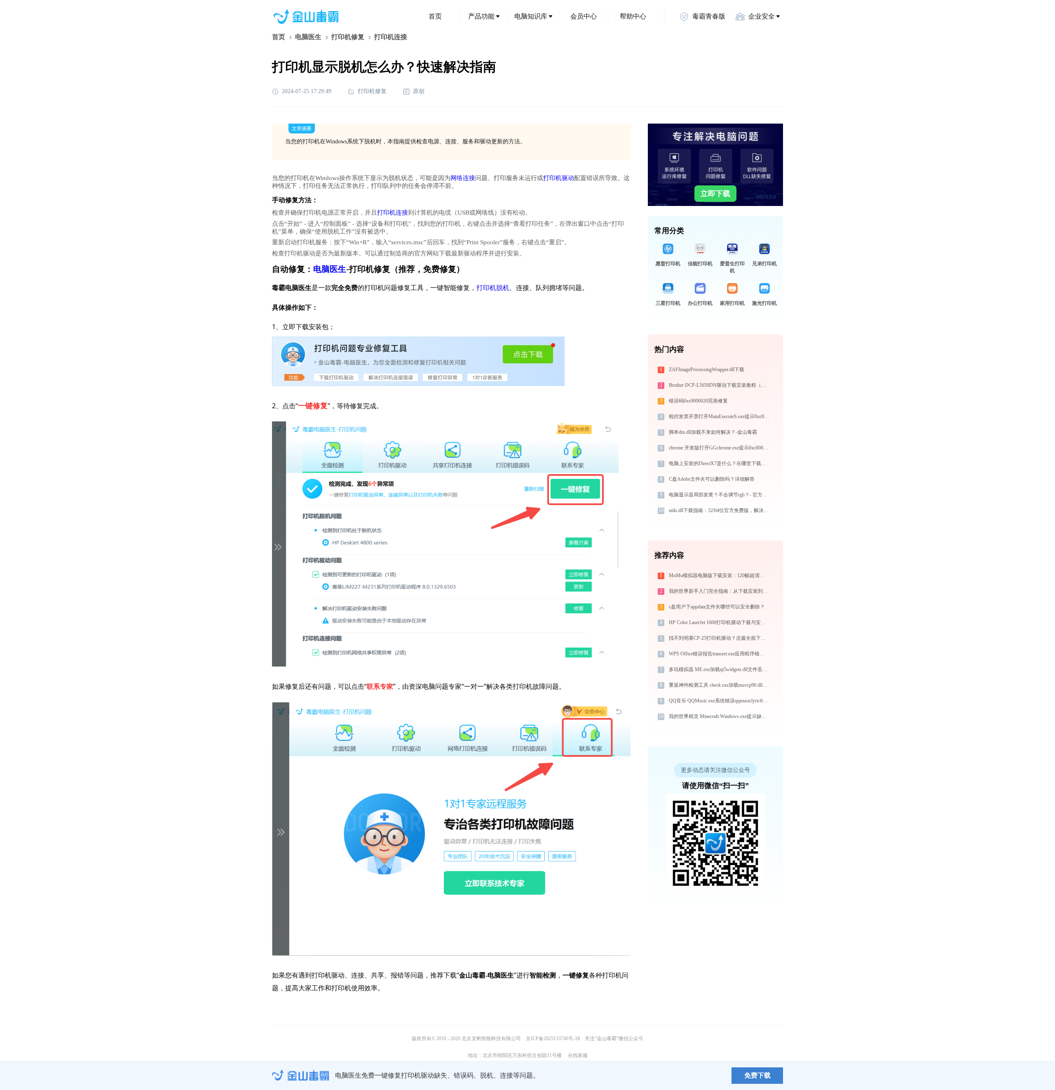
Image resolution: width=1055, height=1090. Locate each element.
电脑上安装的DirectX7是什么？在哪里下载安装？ (720, 463)
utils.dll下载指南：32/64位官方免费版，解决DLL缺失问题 (720, 510)
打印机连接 (392, 212)
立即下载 (715, 193)
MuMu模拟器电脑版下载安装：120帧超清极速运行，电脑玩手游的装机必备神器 (720, 575)
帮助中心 (633, 16)
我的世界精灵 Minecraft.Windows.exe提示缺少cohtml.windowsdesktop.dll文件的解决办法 (720, 716)
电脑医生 (308, 36)
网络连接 (462, 178)
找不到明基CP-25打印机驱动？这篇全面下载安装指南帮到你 (720, 638)
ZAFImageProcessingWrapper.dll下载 (706, 369)
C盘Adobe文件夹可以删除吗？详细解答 (712, 479)
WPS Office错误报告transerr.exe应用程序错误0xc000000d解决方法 (720, 654)
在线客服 (578, 1055)
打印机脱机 (492, 287)
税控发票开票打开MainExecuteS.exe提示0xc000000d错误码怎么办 (720, 416)
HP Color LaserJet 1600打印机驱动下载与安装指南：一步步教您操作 (720, 622)
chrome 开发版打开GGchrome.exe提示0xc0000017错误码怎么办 (720, 448)
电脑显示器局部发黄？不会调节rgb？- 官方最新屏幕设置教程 (720, 495)
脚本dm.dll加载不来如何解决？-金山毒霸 (713, 432)
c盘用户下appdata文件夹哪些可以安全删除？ (717, 607)
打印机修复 (347, 36)
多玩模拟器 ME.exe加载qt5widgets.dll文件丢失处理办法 (720, 669)
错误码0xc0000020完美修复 (698, 401)
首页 (435, 16)
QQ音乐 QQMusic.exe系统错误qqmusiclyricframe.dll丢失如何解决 (720, 701)
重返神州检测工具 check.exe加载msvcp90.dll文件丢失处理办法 (720, 685)
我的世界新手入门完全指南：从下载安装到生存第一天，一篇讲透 (720, 591)
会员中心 (583, 16)
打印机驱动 (558, 178)
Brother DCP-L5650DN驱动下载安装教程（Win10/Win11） (720, 385)
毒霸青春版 (708, 16)
